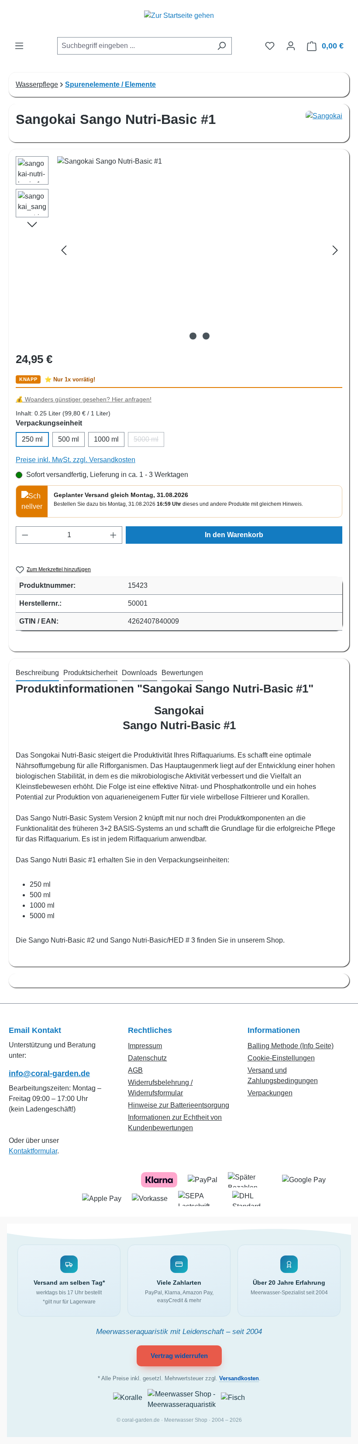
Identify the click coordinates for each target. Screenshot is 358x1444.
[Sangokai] (324, 123)
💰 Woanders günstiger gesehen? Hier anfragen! (83, 399)
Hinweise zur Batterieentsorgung (178, 1105)
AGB (135, 1070)
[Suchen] (221, 46)
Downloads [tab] (139, 672)
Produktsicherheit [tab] (90, 672)
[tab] (37, 673)
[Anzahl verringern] (25, 535)
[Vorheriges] (63, 250)
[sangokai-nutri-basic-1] (199, 250)
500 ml (68, 439)
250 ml (32, 439)
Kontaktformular (33, 1151)
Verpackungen (270, 1093)
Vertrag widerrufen (179, 1355)
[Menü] (19, 46)
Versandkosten (239, 1378)
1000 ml (106, 439)
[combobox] (134, 46)
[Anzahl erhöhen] (113, 535)
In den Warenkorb (234, 534)
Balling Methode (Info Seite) (291, 1046)
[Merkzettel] (269, 46)
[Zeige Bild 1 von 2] (192, 336)
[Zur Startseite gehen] (179, 20)
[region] (179, 250)
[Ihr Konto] (290, 46)
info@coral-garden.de (49, 1073)
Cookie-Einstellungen (281, 1058)
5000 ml (149, 441)
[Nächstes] (335, 250)
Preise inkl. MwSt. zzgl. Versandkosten (75, 459)
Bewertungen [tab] (182, 672)
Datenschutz (147, 1058)
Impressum (145, 1046)
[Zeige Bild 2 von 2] (206, 336)
